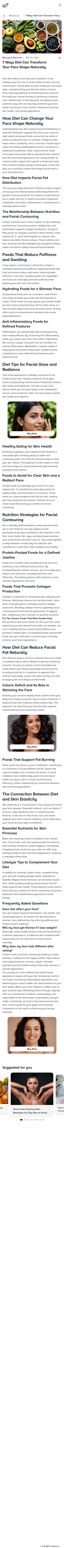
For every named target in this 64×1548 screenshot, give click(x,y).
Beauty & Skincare (14, 15)
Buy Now (32, 433)
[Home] (4, 15)
